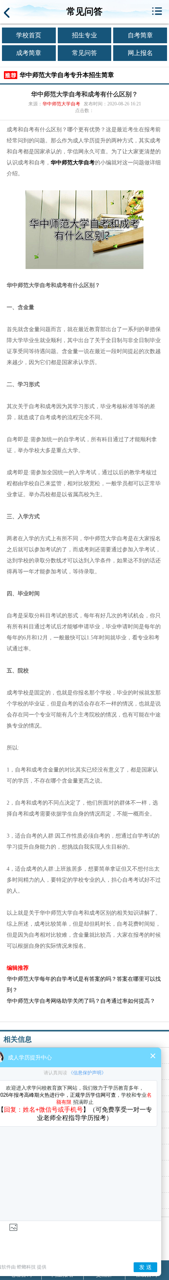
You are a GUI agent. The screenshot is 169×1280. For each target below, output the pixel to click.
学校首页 (28, 35)
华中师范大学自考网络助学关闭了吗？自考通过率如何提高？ (81, 1001)
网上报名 (140, 53)
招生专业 (84, 35)
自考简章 (140, 35)
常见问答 (84, 53)
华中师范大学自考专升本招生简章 (67, 75)
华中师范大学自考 (61, 104)
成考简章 (28, 53)
